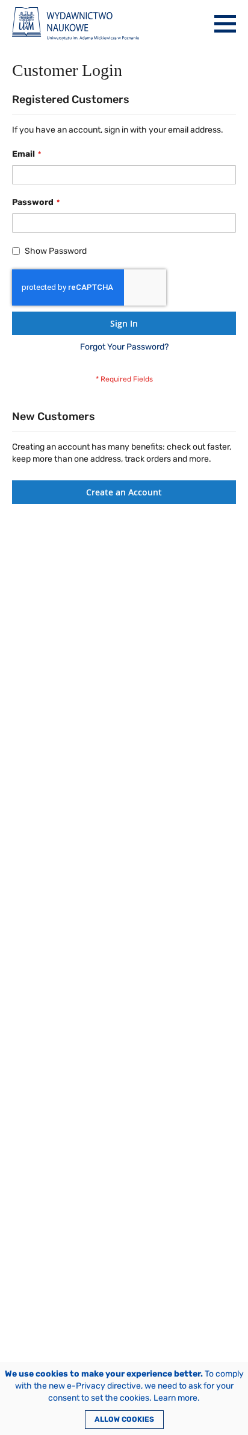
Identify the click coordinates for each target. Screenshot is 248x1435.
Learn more (175, 1398)
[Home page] (75, 23)
